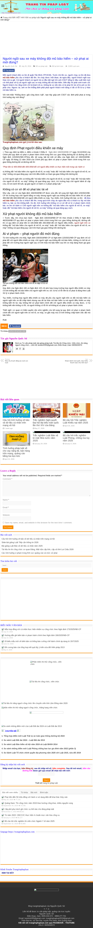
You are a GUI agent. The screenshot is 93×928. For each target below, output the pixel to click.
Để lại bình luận (57, 66)
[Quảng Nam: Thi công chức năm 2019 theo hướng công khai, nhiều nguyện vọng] (2, 803)
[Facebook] (46, 908)
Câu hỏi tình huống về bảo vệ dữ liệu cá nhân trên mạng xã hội (16, 423)
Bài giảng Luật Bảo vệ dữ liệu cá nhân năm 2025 (22, 546)
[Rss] (44, 908)
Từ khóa (24, 792)
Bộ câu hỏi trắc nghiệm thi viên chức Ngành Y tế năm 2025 (29, 821)
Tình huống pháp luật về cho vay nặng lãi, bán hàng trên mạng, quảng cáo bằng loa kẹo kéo (16, 452)
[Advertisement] (46, 39)
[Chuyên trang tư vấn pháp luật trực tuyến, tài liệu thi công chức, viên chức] (46, 7)
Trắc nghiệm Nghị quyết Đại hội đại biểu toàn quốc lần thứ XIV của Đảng (46, 423)
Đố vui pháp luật (33, 17)
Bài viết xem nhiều (10, 792)
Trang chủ (6, 17)
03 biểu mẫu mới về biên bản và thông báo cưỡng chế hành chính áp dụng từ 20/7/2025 (42, 641)
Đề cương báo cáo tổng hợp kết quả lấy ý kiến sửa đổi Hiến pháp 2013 (35, 647)
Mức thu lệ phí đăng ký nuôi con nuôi (16, 361)
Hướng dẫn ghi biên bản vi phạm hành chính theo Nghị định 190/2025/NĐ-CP (37, 635)
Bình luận (44, 792)
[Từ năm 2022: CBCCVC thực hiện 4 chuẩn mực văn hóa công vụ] (2, 815)
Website (6, 515)
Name (6, 500)
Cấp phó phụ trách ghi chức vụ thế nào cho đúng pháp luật (29, 809)
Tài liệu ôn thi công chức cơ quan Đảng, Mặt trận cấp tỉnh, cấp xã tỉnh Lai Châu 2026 (37, 549)
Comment (7, 479)
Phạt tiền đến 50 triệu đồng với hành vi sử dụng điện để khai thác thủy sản (36, 797)
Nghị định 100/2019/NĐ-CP (60, 152)
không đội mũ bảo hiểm (17, 331)
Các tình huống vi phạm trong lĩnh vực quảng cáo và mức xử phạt (29, 553)
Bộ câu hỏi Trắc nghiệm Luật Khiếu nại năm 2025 (75, 421)
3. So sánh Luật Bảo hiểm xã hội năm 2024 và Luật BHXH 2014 (29, 744)
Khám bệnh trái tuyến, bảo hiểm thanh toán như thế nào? (76, 361)
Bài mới (34, 792)
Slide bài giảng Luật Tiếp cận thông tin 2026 (20, 542)
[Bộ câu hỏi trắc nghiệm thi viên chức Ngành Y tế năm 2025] (2, 821)
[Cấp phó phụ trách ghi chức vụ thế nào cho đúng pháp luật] (2, 809)
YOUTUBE (70, 923)
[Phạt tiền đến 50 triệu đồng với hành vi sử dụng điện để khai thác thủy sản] (2, 797)
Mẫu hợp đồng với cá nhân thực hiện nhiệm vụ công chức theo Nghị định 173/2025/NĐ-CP (43, 629)
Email (6, 507)
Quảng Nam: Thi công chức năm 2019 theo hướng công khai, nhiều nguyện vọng (39, 803)
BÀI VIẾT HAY (18, 17)
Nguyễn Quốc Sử (11, 66)
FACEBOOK (58, 923)
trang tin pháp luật (50, 783)
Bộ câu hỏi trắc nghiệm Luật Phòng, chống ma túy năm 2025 (76, 438)
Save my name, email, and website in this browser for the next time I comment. (38, 523)
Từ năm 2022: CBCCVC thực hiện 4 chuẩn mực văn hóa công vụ (32, 815)
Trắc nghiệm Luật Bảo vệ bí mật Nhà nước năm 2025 (45, 438)
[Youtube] (48, 908)
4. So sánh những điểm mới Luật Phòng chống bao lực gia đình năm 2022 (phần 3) (39, 748)
